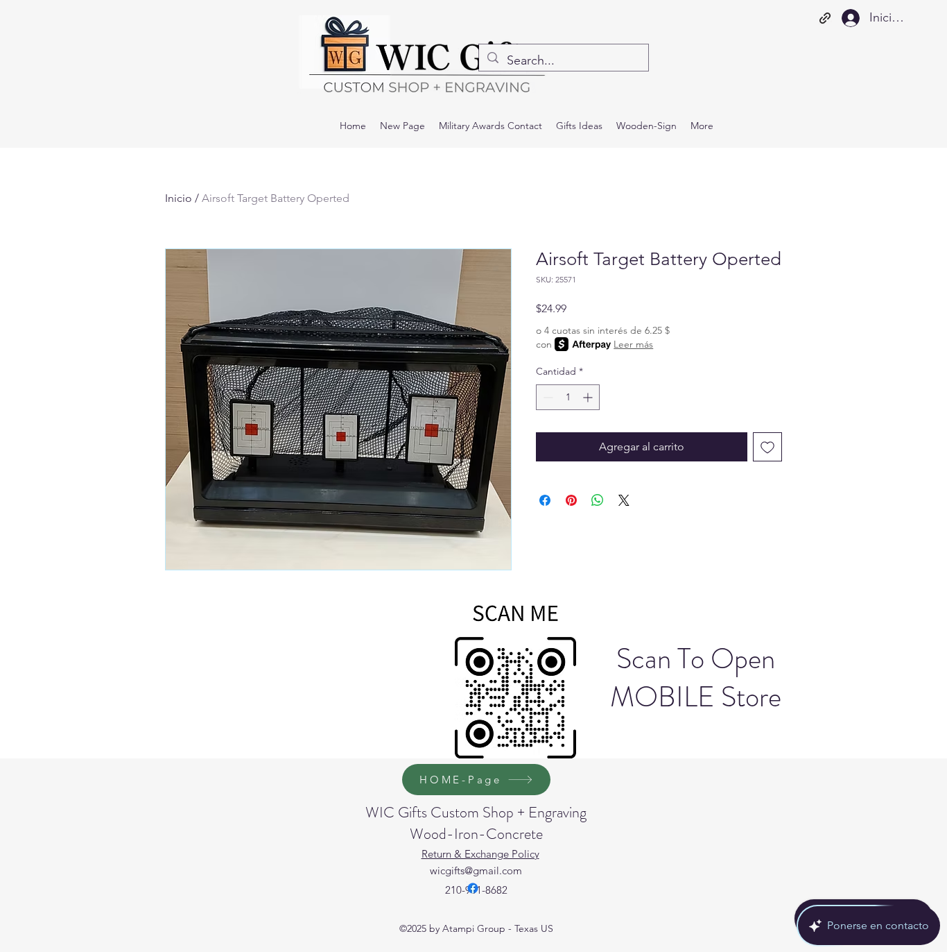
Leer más (633, 344)
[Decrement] (546, 397)
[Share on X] (624, 500)
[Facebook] (473, 888)
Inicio (178, 198)
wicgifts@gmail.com (476, 870)
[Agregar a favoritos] (767, 446)
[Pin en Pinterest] (571, 500)
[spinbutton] (567, 397)
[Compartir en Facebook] (545, 500)
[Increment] (589, 397)
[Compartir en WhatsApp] (597, 500)
